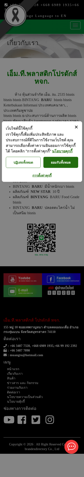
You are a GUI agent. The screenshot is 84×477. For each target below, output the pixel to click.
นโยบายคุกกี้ (62, 151)
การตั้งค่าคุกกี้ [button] (42, 175)
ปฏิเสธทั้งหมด (23, 162)
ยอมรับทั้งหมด (61, 162)
